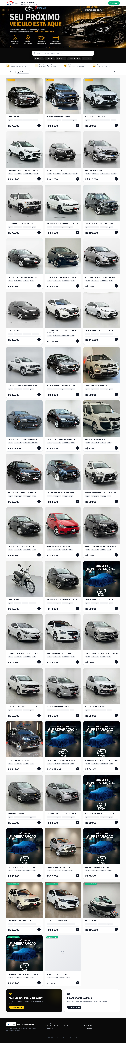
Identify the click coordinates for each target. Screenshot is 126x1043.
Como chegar (50, 1028)
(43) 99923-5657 (91, 1026)
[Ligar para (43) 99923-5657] (105, 3)
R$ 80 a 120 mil (61, 58)
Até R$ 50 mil (38, 58)
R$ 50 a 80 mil (49, 58)
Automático (87, 58)
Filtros (11, 72)
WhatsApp (89, 1028)
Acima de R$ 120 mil (74, 58)
